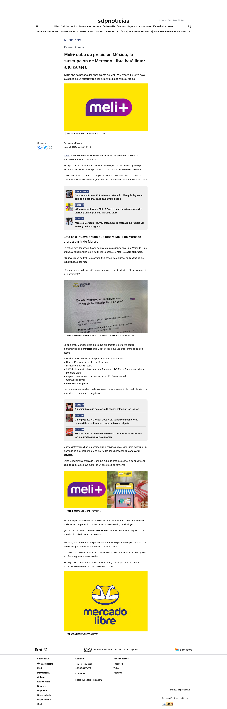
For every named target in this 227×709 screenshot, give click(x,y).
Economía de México (74, 47)
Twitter (116, 668)
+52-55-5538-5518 (83, 664)
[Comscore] (183, 649)
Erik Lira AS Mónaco (140, 31)
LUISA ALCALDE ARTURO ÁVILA (111, 31)
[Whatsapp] (50, 147)
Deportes (121, 26)
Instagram (117, 673)
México (74, 26)
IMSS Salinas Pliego (48, 31)
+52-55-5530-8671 (83, 668)
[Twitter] (45, 147)
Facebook (118, 664)
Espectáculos (159, 26)
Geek (170, 26)
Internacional (85, 26)
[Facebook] (40, 147)
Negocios (131, 26)
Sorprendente (144, 26)
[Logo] (113, 21)
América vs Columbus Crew (77, 31)
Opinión (97, 26)
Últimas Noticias (61, 26)
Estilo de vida (108, 26)
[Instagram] (45, 649)
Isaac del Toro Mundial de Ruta (171, 31)
